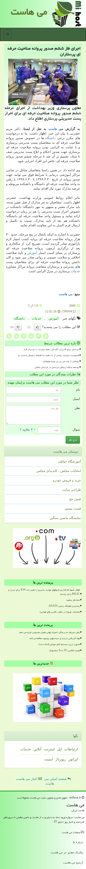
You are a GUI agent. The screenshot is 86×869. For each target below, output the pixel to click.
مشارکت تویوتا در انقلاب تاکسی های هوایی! (60, 612)
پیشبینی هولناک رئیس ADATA (64, 606)
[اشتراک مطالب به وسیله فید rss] (9, 335)
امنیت (48, 759)
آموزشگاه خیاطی (69, 461)
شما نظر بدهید (73, 600)
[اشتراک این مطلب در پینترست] (38, 335)
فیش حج (75, 499)
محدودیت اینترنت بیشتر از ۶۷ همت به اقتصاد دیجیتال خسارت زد (48, 355)
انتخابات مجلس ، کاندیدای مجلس (58, 471)
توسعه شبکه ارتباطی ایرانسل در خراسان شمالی (57, 367)
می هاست (29, 11)
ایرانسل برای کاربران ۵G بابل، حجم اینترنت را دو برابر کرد (51, 349)
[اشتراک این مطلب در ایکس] (46, 335)
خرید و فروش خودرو (67, 480)
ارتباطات (71, 749)
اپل (59, 749)
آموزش (32, 253)
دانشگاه (50, 138)
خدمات (75, 271)
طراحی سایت (71, 489)
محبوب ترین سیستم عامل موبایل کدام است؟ (59, 644)
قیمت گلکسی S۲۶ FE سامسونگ (64, 650)
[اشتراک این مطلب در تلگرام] (31, 335)
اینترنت (49, 749)
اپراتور (73, 759)
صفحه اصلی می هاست (55, 781)
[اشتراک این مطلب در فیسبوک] (24, 335)
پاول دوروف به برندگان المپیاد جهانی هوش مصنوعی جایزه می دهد (49, 632)
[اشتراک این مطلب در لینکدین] (16, 335)
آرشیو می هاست (73, 863)
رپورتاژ (60, 759)
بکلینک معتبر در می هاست (67, 852)
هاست (52, 129)
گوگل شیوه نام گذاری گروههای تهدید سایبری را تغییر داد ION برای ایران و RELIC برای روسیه (44, 592)
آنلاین (37, 749)
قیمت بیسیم (73, 508)
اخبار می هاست (27, 779)
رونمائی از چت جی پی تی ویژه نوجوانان (61, 361)
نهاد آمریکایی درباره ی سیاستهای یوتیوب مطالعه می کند (54, 638)
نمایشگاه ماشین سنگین (65, 518)
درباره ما (78, 842)
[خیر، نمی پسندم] (18, 327)
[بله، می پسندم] (37, 327)
